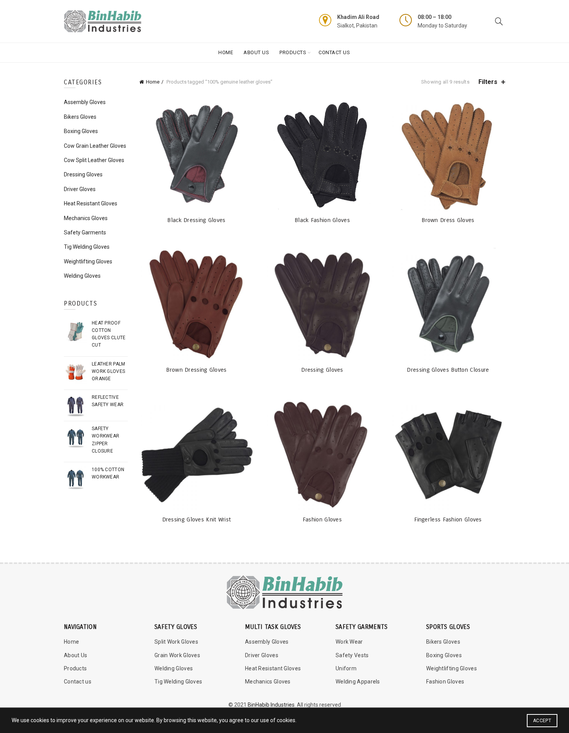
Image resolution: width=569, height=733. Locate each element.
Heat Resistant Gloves (90, 203)
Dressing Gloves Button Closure (448, 369)
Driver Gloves (80, 189)
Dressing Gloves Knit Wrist (196, 519)
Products (292, 52)
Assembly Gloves (85, 102)
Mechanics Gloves (86, 218)
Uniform (346, 668)
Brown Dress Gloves (448, 220)
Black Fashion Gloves (322, 220)
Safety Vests (352, 655)
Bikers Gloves (80, 117)
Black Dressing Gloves (196, 220)
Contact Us (334, 52)
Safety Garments (85, 232)
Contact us (77, 681)
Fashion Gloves (322, 519)
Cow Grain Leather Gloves (95, 146)
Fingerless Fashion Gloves (448, 519)
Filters (487, 81)
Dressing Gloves (322, 369)
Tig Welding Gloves (87, 247)
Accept (542, 720)
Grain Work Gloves (177, 655)
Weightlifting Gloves (88, 261)
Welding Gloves (82, 276)
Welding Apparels (358, 681)
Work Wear (349, 642)
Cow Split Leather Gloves (94, 160)
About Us (256, 52)
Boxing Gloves (81, 131)
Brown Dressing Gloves (196, 369)
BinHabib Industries (271, 705)
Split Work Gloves (176, 642)
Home (225, 52)
